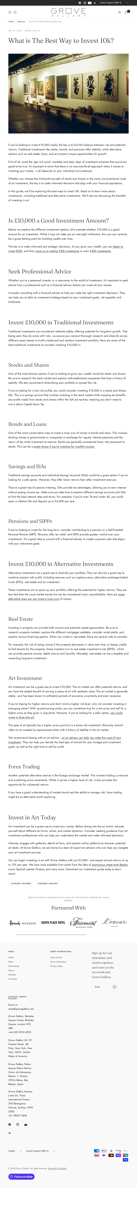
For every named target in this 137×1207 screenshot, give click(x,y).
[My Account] (119, 12)
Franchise (12, 978)
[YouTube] (89, 2)
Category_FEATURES (21, 883)
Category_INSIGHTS (47, 883)
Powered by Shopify (57, 1168)
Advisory (12, 974)
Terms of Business (58, 961)
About (11, 970)
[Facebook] (79, 2)
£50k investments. (100, 251)
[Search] (15, 12)
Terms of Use (56, 957)
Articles (21, 22)
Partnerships (13, 966)
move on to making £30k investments (57, 251)
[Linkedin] (94, 2)
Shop (10, 961)
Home (11, 22)
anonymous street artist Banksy (109, 865)
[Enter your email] (114, 987)
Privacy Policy (56, 966)
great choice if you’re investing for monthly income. (64, 446)
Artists (11, 957)
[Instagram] (84, 2)
